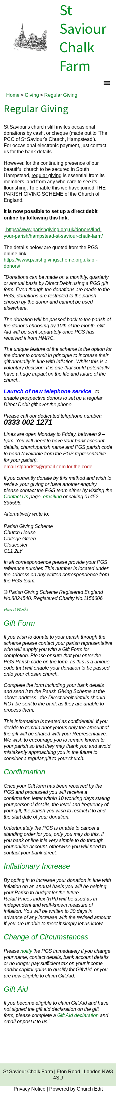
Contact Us (16, 496)
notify (26, 951)
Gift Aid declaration (78, 1015)
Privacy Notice (29, 1089)
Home (12, 95)
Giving (32, 95)
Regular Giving (60, 95)
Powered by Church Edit (76, 1089)
